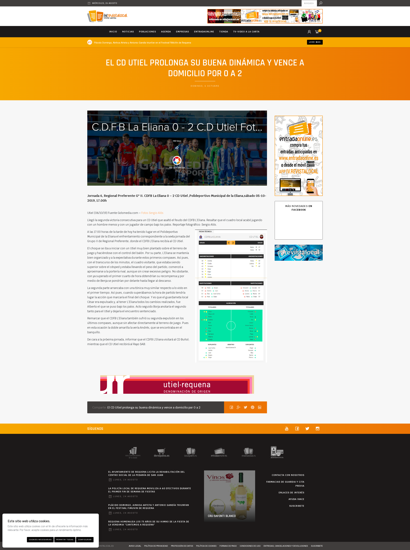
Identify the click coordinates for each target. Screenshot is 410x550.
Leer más (315, 42)
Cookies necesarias (40, 539)
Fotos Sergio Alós (152, 213)
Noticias (128, 31)
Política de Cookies (206, 546)
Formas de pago (228, 546)
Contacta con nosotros (288, 475)
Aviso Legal (135, 546)
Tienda (223, 31)
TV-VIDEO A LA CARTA (246, 31)
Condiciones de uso (250, 546)
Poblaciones (147, 31)
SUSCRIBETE (296, 505)
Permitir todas (65, 539)
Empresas (182, 31)
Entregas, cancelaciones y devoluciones (286, 546)
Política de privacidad (156, 546)
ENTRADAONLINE (204, 31)
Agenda (166, 31)
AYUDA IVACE (296, 499)
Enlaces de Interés (291, 492)
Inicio (113, 31)
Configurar (85, 539)
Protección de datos (182, 546)
